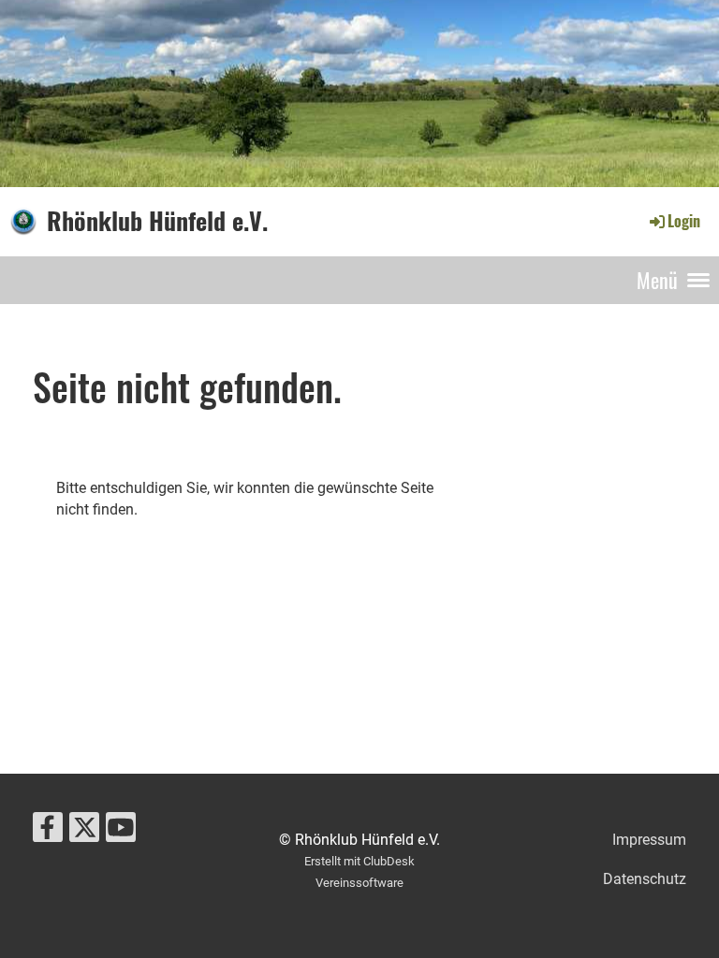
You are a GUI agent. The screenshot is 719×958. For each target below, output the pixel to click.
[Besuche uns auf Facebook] (48, 831)
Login (684, 221)
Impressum (649, 840)
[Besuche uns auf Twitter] (84, 831)
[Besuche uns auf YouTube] (121, 831)
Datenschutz (644, 879)
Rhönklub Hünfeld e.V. (157, 221)
